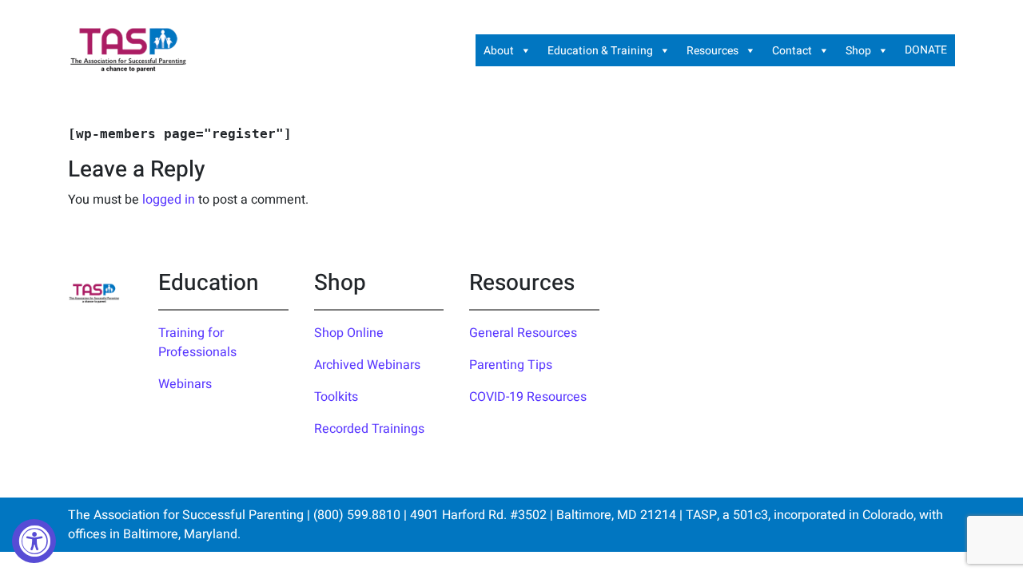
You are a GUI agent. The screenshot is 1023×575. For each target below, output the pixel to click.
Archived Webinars (367, 365)
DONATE (926, 50)
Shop (858, 50)
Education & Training (600, 50)
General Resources (523, 333)
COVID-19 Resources (528, 396)
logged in (168, 199)
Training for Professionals (197, 342)
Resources (712, 50)
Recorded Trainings (369, 428)
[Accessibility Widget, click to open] (34, 541)
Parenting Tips (510, 365)
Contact (792, 50)
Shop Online (349, 333)
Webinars (185, 384)
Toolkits (336, 396)
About (499, 50)
